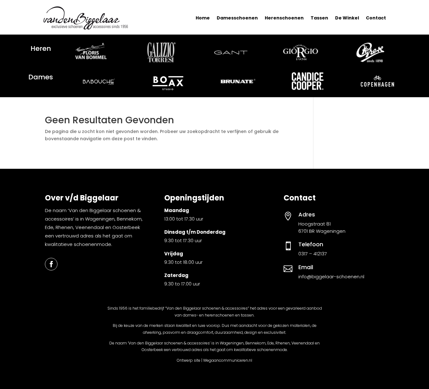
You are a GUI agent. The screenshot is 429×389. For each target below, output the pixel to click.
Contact (376, 18)
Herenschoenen (284, 18)
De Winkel (347, 18)
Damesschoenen (237, 18)
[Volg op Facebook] (51, 264)
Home (203, 18)
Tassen (319, 18)
